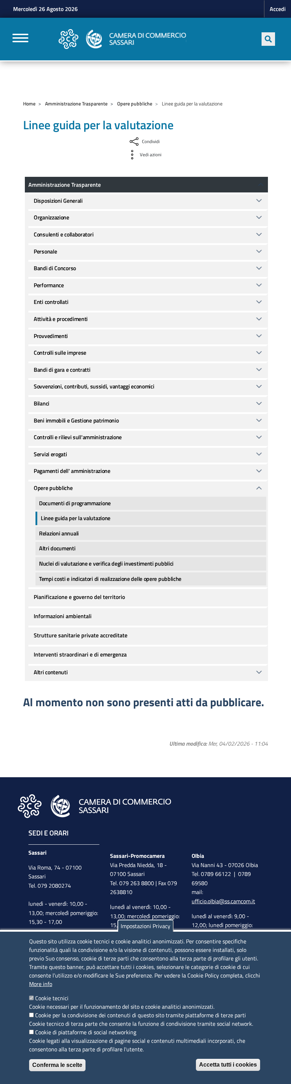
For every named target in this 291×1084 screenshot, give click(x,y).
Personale (45, 251)
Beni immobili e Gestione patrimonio (76, 420)
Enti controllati (51, 302)
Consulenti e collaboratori (63, 234)
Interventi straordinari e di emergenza (80, 654)
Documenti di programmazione (75, 503)
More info (40, 984)
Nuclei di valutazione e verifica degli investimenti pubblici (106, 563)
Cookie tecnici (51, 998)
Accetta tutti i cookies (228, 1065)
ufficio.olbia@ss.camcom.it (223, 901)
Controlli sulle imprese (60, 352)
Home (29, 103)
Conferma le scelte (57, 1065)
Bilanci (41, 403)
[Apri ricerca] (268, 39)
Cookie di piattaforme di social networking (85, 1032)
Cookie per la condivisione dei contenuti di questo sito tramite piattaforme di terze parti (140, 1015)
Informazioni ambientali (63, 616)
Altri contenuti (51, 672)
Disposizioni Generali (58, 200)
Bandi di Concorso (55, 268)
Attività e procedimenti (61, 319)
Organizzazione (51, 217)
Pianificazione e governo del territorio (79, 597)
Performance (49, 285)
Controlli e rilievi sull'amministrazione (78, 437)
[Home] (122, 39)
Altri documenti (57, 548)
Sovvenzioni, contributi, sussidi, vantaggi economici (94, 386)
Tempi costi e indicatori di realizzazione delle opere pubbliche (110, 578)
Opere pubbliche (134, 103)
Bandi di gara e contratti (62, 369)
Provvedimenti (51, 336)
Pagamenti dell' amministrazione (72, 471)
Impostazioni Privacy (145, 926)
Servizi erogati (50, 454)
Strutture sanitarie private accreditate (80, 635)
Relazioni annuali (59, 533)
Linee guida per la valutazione (75, 518)
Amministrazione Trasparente (76, 103)
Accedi (278, 9)
